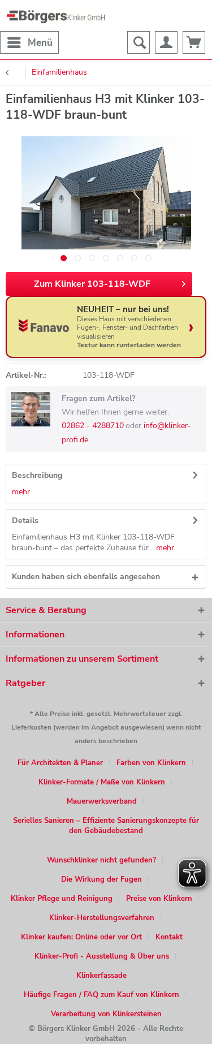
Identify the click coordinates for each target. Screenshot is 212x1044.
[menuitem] (29, 42)
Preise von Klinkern (159, 899)
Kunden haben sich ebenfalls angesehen (86, 576)
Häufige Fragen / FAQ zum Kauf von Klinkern (101, 995)
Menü (40, 42)
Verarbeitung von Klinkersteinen (106, 1014)
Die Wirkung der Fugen (101, 879)
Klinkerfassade (101, 975)
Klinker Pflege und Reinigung (62, 899)
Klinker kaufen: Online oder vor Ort (81, 937)
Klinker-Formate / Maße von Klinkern (101, 782)
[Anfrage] (194, 42)
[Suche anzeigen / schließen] (138, 42)
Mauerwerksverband (102, 801)
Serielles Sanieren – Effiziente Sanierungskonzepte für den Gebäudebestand (106, 826)
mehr (21, 491)
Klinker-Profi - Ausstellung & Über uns (101, 956)
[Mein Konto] (166, 42)
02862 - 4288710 (93, 425)
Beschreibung (37, 475)
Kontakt (169, 937)
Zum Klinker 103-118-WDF (92, 284)
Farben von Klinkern (151, 763)
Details (25, 520)
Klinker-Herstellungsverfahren (101, 918)
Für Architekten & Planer (60, 763)
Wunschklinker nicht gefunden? (101, 860)
